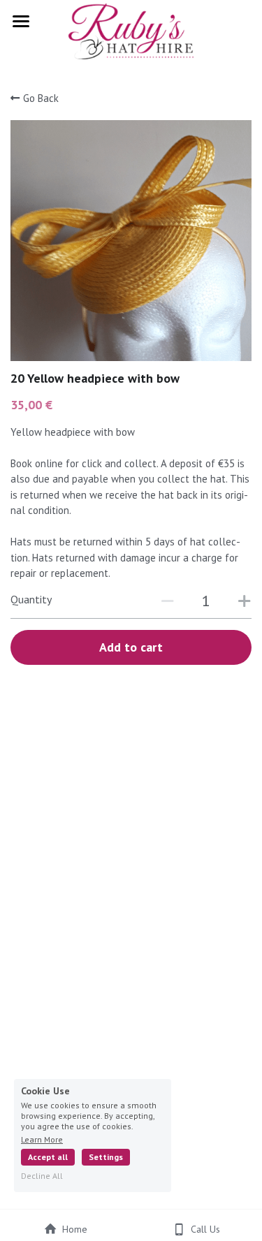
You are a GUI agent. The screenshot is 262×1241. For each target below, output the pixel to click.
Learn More (42, 1139)
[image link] (131, 30)
